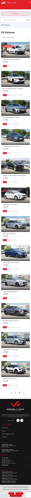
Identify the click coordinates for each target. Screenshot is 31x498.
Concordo (11, 493)
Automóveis (5, 428)
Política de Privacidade (15, 495)
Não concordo (19, 493)
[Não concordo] (29, 491)
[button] (15, 458)
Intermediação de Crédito (8, 434)
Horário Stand (5, 457)
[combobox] (15, 38)
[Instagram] (21, 420)
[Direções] (2, 454)
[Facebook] (18, 420)
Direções (6, 454)
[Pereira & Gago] (8, 2)
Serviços (4, 431)
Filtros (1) (15, 13)
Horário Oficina (5, 465)
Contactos (4, 437)
